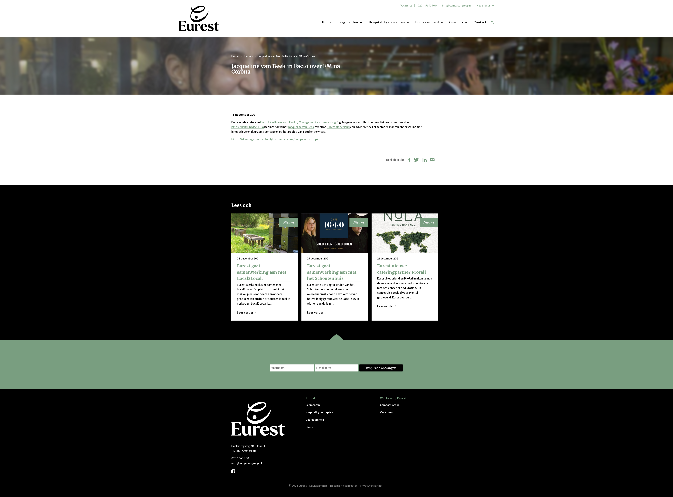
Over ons (456, 22)
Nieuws (248, 56)
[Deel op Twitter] (416, 159)
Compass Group (390, 405)
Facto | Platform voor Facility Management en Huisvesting (298, 122)
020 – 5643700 (427, 5)
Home (326, 22)
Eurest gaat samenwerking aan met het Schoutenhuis (331, 272)
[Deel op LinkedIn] (424, 159)
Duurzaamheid (427, 22)
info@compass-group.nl (456, 5)
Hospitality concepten (387, 22)
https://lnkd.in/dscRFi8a (247, 127)
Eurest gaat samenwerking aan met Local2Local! (261, 272)
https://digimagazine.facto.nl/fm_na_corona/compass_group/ (274, 139)
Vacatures (406, 5)
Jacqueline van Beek (301, 127)
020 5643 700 (240, 458)
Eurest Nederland (338, 127)
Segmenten (348, 22)
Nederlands (483, 5)
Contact (480, 22)
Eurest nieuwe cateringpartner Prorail (401, 269)
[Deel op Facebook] (409, 159)
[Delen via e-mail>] (432, 159)
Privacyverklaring (371, 485)
